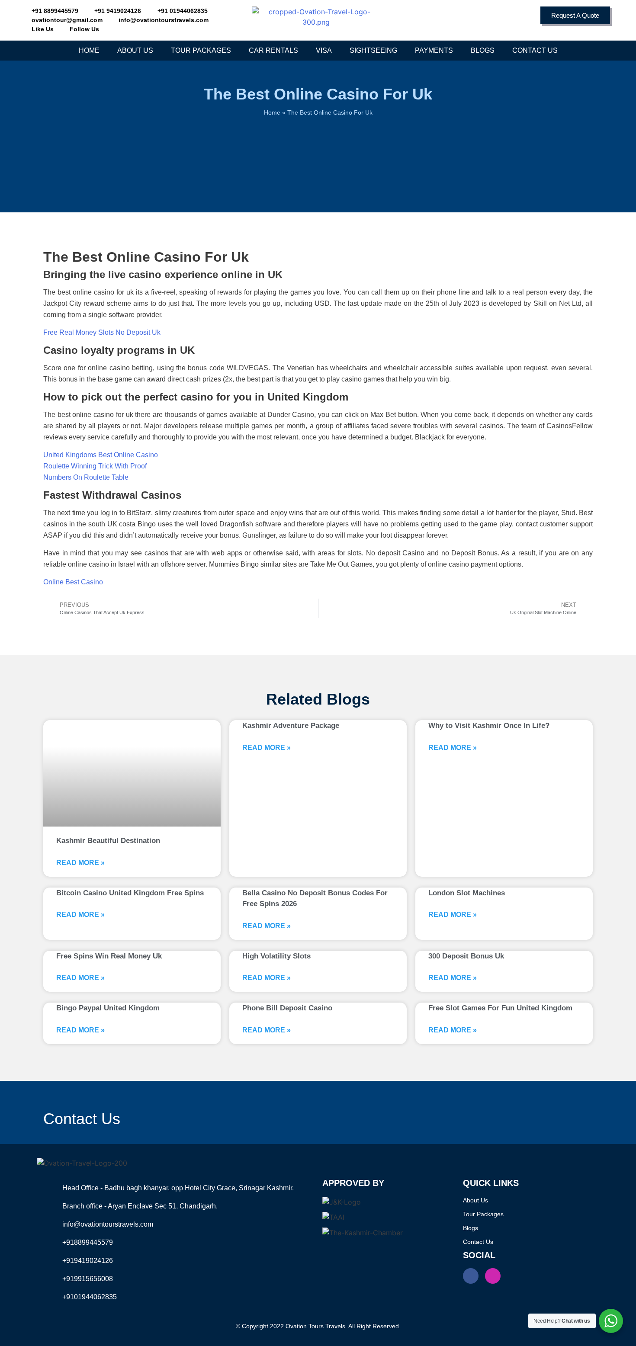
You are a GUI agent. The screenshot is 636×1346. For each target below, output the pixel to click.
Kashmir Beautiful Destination (108, 840)
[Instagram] (493, 1276)
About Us (135, 50)
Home (89, 50)
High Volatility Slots (276, 956)
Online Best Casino (73, 582)
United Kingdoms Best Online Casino (100, 454)
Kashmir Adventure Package (290, 725)
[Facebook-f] (471, 1276)
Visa (324, 50)
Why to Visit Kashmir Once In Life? (488, 725)
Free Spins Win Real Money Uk (109, 956)
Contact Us (535, 50)
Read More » (80, 862)
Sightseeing (373, 50)
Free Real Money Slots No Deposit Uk (102, 332)
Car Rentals (273, 50)
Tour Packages (201, 50)
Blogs (483, 50)
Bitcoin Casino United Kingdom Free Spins (130, 893)
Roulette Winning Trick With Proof (95, 466)
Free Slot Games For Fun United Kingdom (500, 1008)
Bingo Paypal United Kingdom (108, 1008)
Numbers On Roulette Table (85, 477)
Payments (434, 50)
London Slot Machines (466, 893)
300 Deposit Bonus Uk (466, 956)
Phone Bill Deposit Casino (287, 1008)
